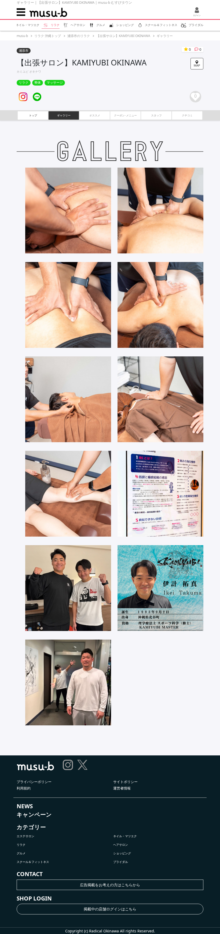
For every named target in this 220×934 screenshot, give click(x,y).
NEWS (25, 806)
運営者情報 (122, 788)
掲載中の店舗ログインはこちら (110, 908)
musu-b (22, 36)
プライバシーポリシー (34, 781)
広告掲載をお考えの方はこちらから (110, 884)
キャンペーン (34, 814)
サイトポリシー (125, 781)
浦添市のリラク (78, 36)
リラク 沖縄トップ (47, 36)
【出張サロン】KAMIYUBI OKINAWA (123, 36)
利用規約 (24, 788)
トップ (33, 115)
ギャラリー (165, 36)
